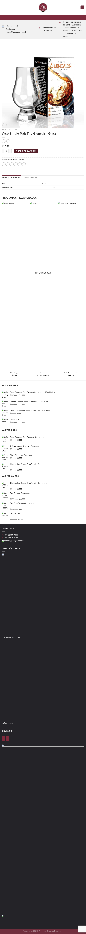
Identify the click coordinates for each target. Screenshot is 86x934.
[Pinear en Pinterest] (20, 164)
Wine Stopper (14, 373)
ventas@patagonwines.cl (16, 32)
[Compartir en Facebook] (8, 164)
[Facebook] (3, 738)
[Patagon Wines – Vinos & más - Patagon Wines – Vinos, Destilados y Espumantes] (43, 7)
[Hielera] (43, 286)
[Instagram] (7, 738)
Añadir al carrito (26, 151)
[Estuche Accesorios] (71, 286)
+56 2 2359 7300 (11, 535)
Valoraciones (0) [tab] (30, 177)
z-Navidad (21, 159)
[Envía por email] (16, 164)
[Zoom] (4, 125)
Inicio (4, 130)
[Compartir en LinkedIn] (24, 164)
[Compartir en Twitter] (12, 164)
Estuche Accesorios (71, 373)
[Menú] (3, 7)
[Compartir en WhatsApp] (4, 164)
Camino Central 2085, (13, 637)
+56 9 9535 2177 (11, 538)
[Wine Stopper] (15, 286)
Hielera (42, 373)
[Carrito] (82, 7)
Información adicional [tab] (11, 177)
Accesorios (14, 130)
